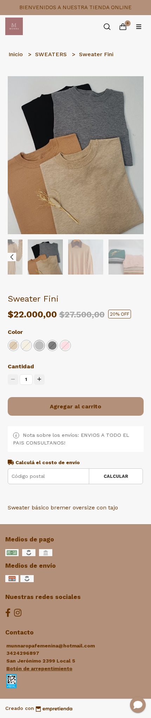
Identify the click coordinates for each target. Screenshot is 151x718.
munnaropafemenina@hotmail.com (50, 645)
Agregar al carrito (75, 406)
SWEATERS (51, 54)
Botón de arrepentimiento (39, 668)
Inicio (16, 54)
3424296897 (22, 653)
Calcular (116, 476)
